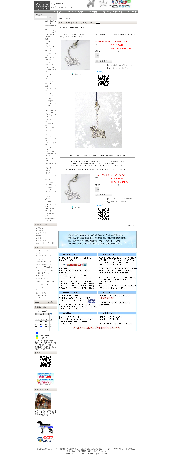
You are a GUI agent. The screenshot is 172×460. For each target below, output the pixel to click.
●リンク (38, 238)
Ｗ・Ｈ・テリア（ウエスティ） (50, 112)
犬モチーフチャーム (43, 273)
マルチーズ (49, 201)
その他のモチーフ (50, 26)
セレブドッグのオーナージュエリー (63, 7)
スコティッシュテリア (50, 124)
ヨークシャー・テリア (50, 131)
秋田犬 (47, 39)
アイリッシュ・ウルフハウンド (50, 31)
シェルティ (49, 98)
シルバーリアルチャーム (44, 270)
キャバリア (49, 65)
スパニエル (49, 81)
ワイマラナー (49, 211)
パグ (46, 161)
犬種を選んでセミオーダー (50, 22)
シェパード (49, 96)
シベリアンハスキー (50, 90)
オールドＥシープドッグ (50, 59)
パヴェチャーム (41, 276)
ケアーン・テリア (50, 144)
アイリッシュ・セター (50, 35)
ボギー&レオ (57, 3)
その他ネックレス (42, 279)
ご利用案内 (93, 12)
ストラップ (40, 259)
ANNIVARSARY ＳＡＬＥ (51, 219)
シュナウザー (49, 101)
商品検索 (39, 15)
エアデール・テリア (50, 116)
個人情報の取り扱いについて (47, 449)
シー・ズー (49, 93)
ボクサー (48, 189)
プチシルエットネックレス (45, 281)
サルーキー (49, 84)
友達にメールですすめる (119, 68)
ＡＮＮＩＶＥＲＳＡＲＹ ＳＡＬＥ (46, 297)
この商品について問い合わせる (121, 65)
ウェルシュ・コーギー (50, 54)
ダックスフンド (50, 103)
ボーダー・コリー (50, 193)
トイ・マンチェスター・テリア (50, 152)
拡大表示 (78, 74)
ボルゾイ (48, 199)
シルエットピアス (42, 284)
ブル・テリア (49, 128)
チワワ (47, 106)
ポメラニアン (49, 196)
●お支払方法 (40, 228)
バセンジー (49, 168)
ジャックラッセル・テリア (50, 120)
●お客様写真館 (41, 240)
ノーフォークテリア (50, 148)
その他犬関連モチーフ (43, 264)
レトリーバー (49, 208)
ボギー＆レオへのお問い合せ (112, 12)
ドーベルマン (49, 156)
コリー (47, 79)
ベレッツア (40, 287)
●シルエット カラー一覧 (45, 243)
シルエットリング (42, 293)
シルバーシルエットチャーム (46, 256)
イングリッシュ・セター (49, 47)
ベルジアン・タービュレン (50, 186)
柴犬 (46, 86)
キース (47, 62)
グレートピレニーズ (50, 75)
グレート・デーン (50, 71)
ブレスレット (40, 253)
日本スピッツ (49, 158)
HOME (61, 18)
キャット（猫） (50, 213)
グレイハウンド (50, 67)
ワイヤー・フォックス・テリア (50, 135)
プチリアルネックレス (43, 261)
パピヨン (48, 170)
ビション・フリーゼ (50, 176)
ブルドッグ (49, 182)
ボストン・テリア (50, 140)
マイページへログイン (76, 12)
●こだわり (39, 230)
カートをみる (58, 12)
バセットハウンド (50, 164)
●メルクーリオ (41, 233)
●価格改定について (42, 235)
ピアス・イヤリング (43, 250)
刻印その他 (49, 216)
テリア (47, 108)
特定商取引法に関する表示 (68, 449)
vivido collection (44, 267)
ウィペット (49, 51)
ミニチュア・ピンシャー (50, 205)
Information (41, 224)
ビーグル (48, 173)
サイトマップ (132, 12)
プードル (48, 180)
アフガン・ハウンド (50, 42)
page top (131, 225)
